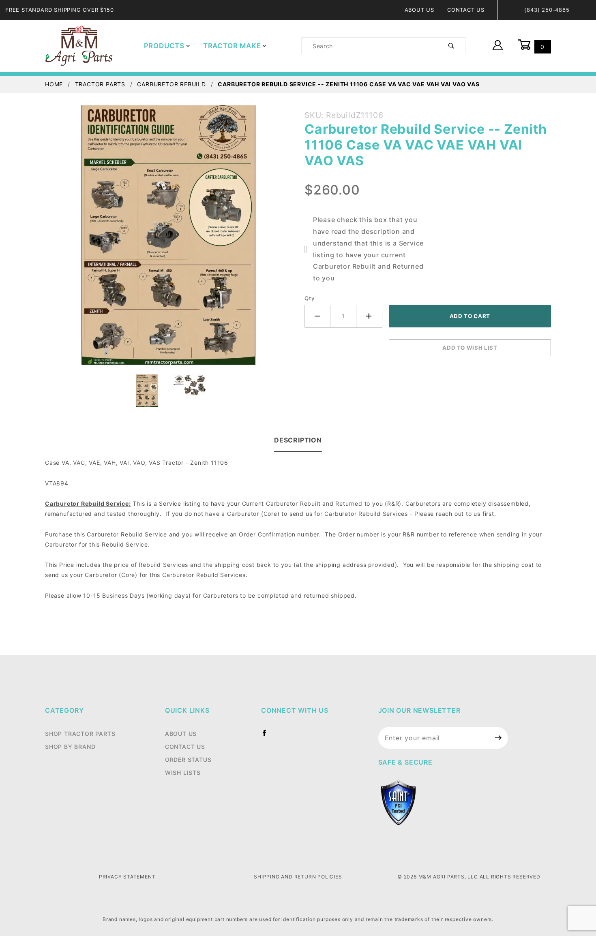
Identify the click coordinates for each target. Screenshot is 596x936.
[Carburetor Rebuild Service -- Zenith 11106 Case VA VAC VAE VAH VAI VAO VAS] (168, 239)
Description (298, 440)
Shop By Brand (70, 746)
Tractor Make (232, 46)
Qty (309, 298)
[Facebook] (267, 736)
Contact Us (466, 9)
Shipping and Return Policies (298, 877)
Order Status (188, 759)
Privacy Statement (127, 877)
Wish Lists (183, 772)
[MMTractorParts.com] (79, 45)
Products (164, 46)
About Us (419, 9)
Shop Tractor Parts (80, 733)
